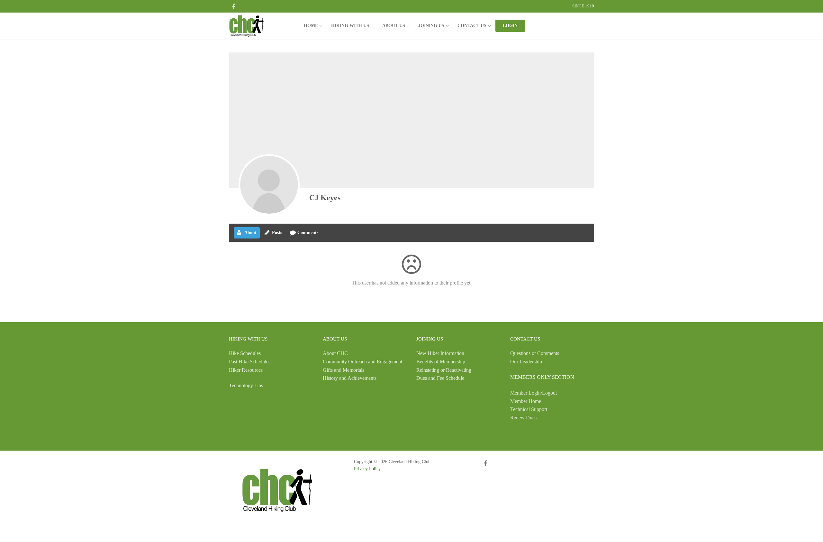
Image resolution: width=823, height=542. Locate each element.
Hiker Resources (246, 370)
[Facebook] (234, 6)
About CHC (335, 353)
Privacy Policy (367, 468)
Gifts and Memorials (343, 370)
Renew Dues (523, 417)
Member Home (525, 401)
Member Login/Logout (533, 393)
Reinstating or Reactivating (443, 370)
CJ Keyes (324, 197)
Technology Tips (246, 385)
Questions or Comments (534, 353)
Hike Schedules (245, 353)
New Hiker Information (440, 353)
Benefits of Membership (440, 361)
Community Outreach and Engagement (362, 361)
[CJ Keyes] (269, 184)
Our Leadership (526, 361)
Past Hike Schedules (249, 361)
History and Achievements (349, 378)
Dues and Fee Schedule (440, 378)
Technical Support (528, 409)
